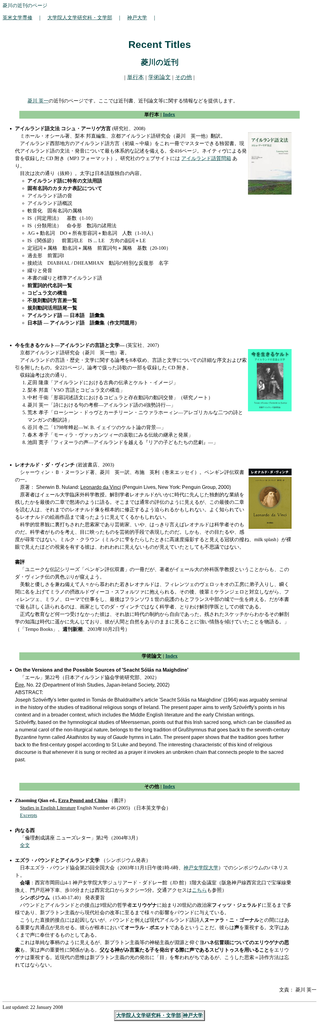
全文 (25, 845)
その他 (183, 77)
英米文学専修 (17, 17)
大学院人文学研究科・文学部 (79, 17)
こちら (199, 890)
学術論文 (159, 77)
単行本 (135, 77)
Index (169, 114)
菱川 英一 (38, 100)
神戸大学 (137, 17)
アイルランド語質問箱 (206, 158)
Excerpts (28, 815)
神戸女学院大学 (200, 867)
